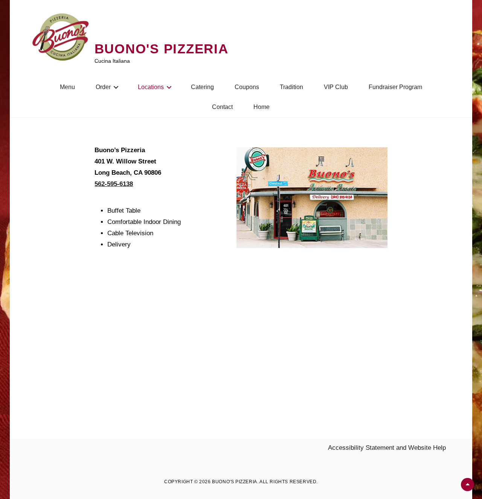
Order (103, 87)
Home (261, 107)
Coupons (247, 87)
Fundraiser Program (395, 87)
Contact (222, 107)
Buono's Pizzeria (162, 48)
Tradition (291, 87)
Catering (202, 87)
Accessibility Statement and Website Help (387, 447)
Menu (67, 87)
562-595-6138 (114, 184)
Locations (151, 87)
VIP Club (336, 87)
